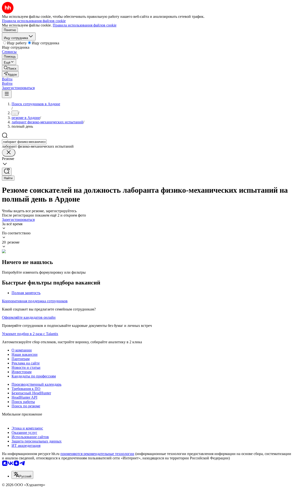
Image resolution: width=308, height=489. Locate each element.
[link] (10, 68)
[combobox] (24, 141)
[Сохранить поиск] (7, 172)
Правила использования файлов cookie (84, 25)
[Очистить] (8, 153)
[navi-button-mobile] (7, 94)
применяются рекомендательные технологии (97, 454)
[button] (7, 79)
